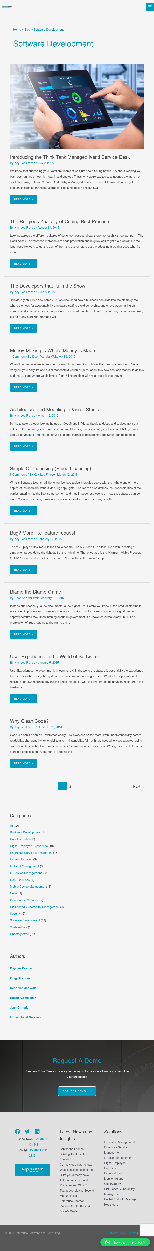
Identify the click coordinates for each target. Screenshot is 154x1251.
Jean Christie (19, 1007)
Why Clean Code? (29, 720)
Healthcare (111, 1204)
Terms (132, 1233)
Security (15, 913)
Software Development (25, 920)
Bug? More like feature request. (43, 532)
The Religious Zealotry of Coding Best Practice (59, 221)
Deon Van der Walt (23, 988)
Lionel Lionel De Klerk (25, 1017)
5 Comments (18, 474)
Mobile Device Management (28, 886)
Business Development (25, 832)
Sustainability (18, 927)
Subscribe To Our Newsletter (32, 1170)
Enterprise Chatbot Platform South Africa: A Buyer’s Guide (75, 1206)
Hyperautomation (21, 859)
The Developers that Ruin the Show (47, 285)
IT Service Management (26, 873)
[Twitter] (27, 1131)
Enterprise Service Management (31, 852)
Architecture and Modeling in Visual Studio (54, 409)
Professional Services (24, 900)
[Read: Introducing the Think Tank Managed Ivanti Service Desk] (77, 106)
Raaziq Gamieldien (23, 997)
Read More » (23, 198)
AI (11, 825)
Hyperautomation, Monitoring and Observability (115, 1178)
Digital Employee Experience (29, 846)
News (14, 893)
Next (139, 786)
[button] (125, 1242)
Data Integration (20, 839)
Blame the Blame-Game (35, 591)
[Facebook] (17, 1131)
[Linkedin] (37, 1131)
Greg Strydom (20, 978)
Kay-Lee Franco (21, 968)
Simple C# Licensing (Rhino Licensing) (50, 468)
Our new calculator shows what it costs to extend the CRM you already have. (76, 1169)
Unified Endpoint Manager (120, 1199)
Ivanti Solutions (20, 880)
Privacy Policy (117, 1233)
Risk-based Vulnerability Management (34, 907)
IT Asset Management (24, 866)
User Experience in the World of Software (54, 656)
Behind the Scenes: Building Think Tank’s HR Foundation (75, 1154)
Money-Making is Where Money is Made (52, 350)
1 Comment (17, 356)
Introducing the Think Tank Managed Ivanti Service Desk (70, 156)
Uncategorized (19, 934)
